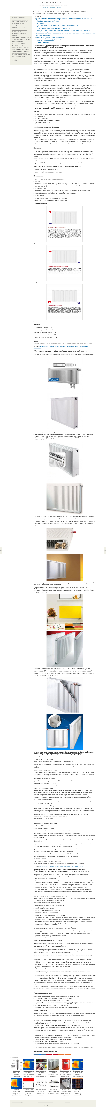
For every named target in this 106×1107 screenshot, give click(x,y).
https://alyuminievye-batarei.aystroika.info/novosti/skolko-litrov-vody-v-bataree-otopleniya (61, 866)
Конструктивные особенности (76, 1047)
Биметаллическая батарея (88, 1047)
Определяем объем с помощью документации (49, 39)
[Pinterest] (52, 1054)
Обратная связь (67, 1102)
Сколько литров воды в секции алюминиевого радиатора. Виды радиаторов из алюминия (20, 21)
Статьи (58, 8)
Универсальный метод (43, 42)
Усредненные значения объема (45, 40)
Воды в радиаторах (67, 1047)
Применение (40, 23)
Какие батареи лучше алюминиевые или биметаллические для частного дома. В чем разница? (21, 39)
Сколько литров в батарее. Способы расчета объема (50, 37)
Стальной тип (49, 1047)
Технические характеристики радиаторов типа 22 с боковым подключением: (57, 25)
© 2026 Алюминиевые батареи (17, 1102)
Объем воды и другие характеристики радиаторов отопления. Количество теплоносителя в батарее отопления (65, 18)
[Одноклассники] (64, 1054)
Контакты (40, 1102)
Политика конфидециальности (43, 1103)
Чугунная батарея (37, 1048)
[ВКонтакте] (40, 1054)
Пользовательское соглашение (47, 1102)
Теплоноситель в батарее (42, 1047)
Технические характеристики (58, 1047)
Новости (52, 8)
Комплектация (41, 27)
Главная (46, 8)
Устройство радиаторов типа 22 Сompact (48, 21)
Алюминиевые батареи (53, 3)
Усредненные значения (59, 1048)
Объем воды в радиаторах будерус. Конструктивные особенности (53, 28)
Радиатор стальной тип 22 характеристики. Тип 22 (49, 20)
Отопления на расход (51, 1048)
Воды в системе (43, 1048)
